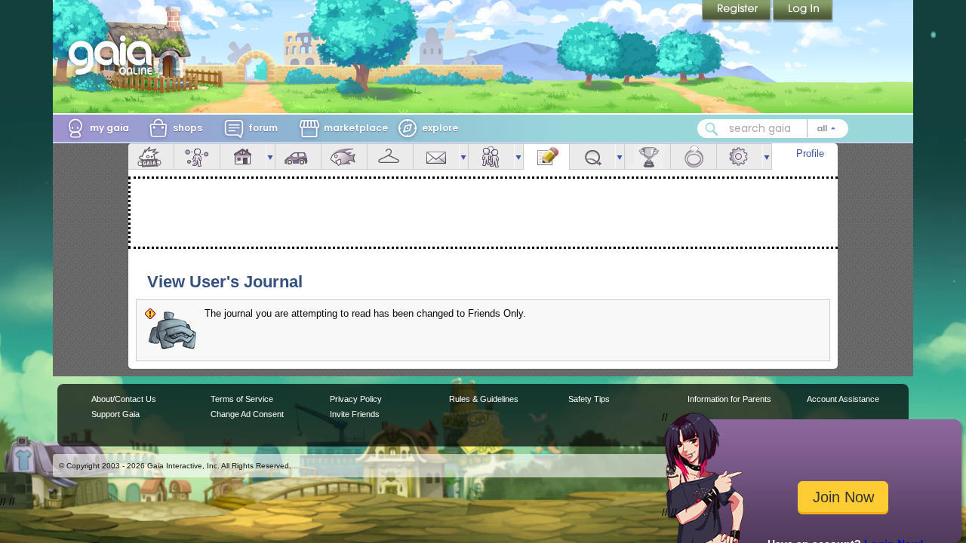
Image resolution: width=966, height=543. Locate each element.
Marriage (693, 156)
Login (803, 11)
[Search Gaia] (711, 129)
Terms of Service (242, 398)
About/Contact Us (123, 398)
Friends (491, 156)
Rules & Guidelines (483, 398)
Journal (546, 156)
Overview (151, 156)
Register (737, 11)
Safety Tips (589, 398)
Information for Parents (729, 398)
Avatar (197, 156)
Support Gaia (115, 414)
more (270, 156)
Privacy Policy (356, 398)
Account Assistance (843, 398)
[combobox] (772, 128)
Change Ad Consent (247, 414)
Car (298, 156)
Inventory (390, 156)
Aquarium (344, 156)
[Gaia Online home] (114, 55)
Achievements (647, 156)
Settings (739, 156)
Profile (810, 153)
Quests (592, 156)
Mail (436, 156)
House (243, 156)
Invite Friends (355, 414)
